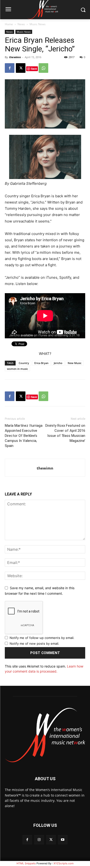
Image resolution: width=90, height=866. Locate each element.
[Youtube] (62, 839)
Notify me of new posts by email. (34, 643)
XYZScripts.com (64, 863)
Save (34, 68)
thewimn (15, 57)
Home (9, 24)
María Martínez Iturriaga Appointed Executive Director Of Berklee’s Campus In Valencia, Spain (23, 435)
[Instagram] (39, 839)
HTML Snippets (26, 863)
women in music (17, 369)
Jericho (58, 363)
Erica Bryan (41, 363)
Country (24, 363)
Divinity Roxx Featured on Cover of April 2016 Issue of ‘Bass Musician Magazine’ (65, 433)
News (21, 24)
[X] (20, 68)
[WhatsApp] (43, 68)
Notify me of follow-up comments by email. (42, 638)
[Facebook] (9, 68)
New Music (74, 363)
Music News (38, 24)
